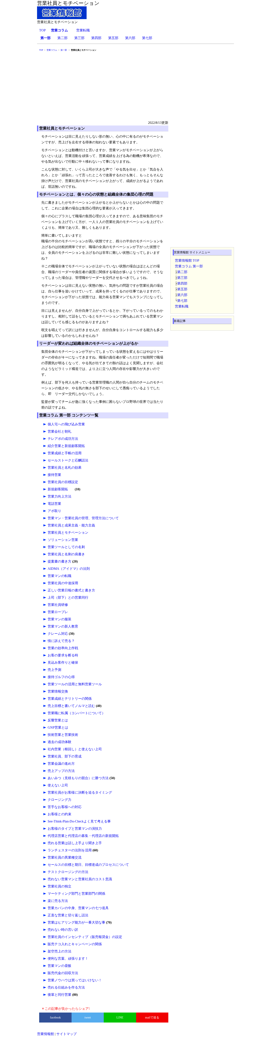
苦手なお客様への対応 (65, 807)
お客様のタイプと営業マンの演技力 (75, 828)
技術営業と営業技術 (63, 734)
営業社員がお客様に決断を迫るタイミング (80, 792)
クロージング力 (59, 799)
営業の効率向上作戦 (63, 648)
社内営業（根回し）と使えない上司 (75, 749)
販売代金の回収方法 (63, 973)
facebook (55, 1017)
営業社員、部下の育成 (65, 756)
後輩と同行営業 (59, 994)
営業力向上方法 (59, 496)
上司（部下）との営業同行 (68, 597)
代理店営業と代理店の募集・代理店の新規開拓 (83, 836)
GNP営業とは (58, 727)
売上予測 (54, 669)
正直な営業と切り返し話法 (68, 915)
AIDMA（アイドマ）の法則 (69, 568)
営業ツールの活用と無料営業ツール (75, 684)
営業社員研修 (58, 605)
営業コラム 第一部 (189, 266)
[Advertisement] (135, 88)
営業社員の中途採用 (63, 583)
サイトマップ (66, 1034)
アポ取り (54, 511)
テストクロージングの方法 (68, 872)
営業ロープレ (58, 612)
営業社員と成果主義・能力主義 (71, 525)
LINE (119, 1017)
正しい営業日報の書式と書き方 (71, 590)
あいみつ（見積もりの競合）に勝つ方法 (78, 778)
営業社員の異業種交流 (65, 857)
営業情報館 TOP (187, 260)
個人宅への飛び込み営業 (66, 424)
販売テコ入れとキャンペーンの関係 (75, 944)
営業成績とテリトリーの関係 (70, 698)
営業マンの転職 (59, 576)
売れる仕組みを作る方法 (66, 987)
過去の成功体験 (59, 742)
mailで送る (152, 1017)
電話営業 (54, 503)
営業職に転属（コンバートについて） (76, 713)
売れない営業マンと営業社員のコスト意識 (80, 879)
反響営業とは (58, 720)
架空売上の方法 (59, 951)
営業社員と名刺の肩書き (66, 554)
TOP (42, 30)
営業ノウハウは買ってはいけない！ (75, 980)
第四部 (96, 38)
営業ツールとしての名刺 (66, 547)
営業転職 (83, 30)
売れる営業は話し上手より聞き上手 (75, 843)
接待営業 (54, 475)
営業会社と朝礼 (59, 431)
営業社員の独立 (59, 886)
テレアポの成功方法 (63, 438)
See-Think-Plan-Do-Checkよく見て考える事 (79, 821)
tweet (87, 1017)
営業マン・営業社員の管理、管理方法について (83, 518)
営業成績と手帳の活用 (65, 453)
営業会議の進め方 (61, 763)
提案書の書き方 (59, 561)
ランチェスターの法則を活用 (70, 850)
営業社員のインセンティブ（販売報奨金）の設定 (85, 937)
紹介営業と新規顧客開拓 (66, 446)
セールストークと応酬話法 (68, 460)
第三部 (79, 38)
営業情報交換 (58, 691)
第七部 (147, 38)
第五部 (113, 38)
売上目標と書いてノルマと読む (71, 706)
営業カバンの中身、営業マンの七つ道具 (78, 908)
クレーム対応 (58, 633)
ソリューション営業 (63, 540)
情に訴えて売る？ (61, 641)
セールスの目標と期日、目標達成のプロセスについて (88, 864)
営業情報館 (45, 1034)
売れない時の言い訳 (63, 929)
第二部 (62, 38)
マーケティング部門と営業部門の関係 (76, 893)
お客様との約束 (59, 814)
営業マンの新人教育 (63, 626)
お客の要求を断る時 (63, 655)
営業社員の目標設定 (63, 482)
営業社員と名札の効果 (65, 467)
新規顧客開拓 (58, 489)
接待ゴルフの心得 (61, 677)
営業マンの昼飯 (59, 966)
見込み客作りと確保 (63, 662)
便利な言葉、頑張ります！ (68, 958)
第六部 (130, 38)
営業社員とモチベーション (68, 532)
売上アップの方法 (61, 771)
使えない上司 (58, 785)
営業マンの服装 (59, 619)
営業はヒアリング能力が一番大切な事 (76, 922)
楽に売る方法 (58, 901)
